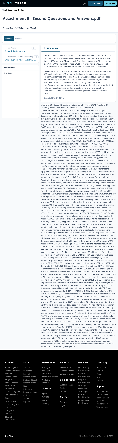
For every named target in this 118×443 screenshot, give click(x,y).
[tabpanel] (78, 76)
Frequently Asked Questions (104, 399)
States (7, 398)
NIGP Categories (12, 404)
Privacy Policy (102, 404)
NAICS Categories (12, 391)
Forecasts (27, 370)
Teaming (45, 403)
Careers (99, 380)
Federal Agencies (12, 367)
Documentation (103, 391)
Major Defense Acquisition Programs (11, 385)
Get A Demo (101, 367)
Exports (26, 401)
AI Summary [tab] (52, 48)
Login (83, 3)
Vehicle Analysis (67, 374)
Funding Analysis (67, 370)
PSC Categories (11, 394)
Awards (26, 367)
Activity (26, 395)
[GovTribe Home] (16, 3)
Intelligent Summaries (47, 372)
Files (25, 386)
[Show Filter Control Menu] (33, 48)
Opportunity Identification (84, 368)
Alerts (44, 400)
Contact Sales (102, 394)
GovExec (102, 436)
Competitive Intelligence (83, 401)
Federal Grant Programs (11, 378)
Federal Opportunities (29, 375)
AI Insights (46, 367)
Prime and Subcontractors (30, 390)
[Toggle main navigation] (3, 3)
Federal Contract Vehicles (12, 372)
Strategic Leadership (83, 387)
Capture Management (84, 375)
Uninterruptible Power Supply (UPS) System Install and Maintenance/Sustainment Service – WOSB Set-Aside (20, 60)
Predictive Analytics (46, 381)
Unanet (63, 391)
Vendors (8, 413)
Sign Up (99, 370)
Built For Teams (66, 385)
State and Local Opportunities (30, 381)
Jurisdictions (10, 401)
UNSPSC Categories (10, 409)
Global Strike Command (15, 51)
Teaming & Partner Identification (84, 394)
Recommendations (50, 376)
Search (26, 398)
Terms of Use (102, 407)
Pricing (99, 374)
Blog (98, 377)
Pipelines (45, 393)
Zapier (62, 388)
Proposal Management (84, 381)
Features (64, 402)
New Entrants (66, 367)
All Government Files (14, 10)
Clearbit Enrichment (10, 418)
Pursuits (45, 397)
